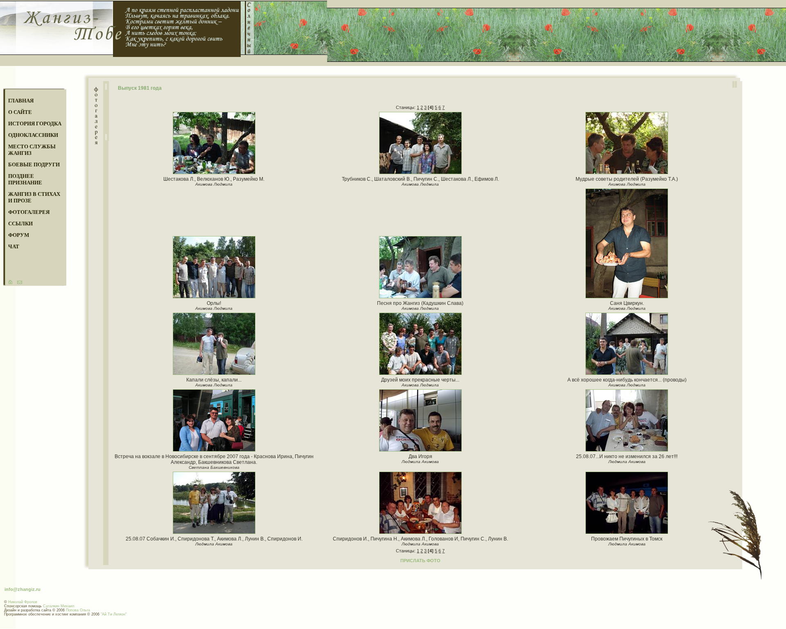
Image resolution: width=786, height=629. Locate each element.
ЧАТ (13, 246)
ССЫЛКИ (20, 223)
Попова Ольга (78, 610)
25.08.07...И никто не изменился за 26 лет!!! (627, 456)
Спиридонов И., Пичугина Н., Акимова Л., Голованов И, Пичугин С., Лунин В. (420, 539)
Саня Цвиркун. (627, 303)
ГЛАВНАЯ (21, 101)
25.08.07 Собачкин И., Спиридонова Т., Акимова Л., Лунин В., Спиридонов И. (214, 539)
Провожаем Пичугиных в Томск (626, 539)
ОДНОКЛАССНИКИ (33, 135)
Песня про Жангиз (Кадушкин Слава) (420, 303)
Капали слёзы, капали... (214, 380)
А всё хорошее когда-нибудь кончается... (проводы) (627, 380)
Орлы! (214, 303)
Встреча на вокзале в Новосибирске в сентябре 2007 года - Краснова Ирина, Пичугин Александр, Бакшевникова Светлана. (214, 459)
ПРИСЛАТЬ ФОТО (420, 560)
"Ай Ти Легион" (113, 614)
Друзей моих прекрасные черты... (420, 380)
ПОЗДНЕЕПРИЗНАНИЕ (25, 179)
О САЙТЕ (20, 112)
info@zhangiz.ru (23, 589)
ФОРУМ (18, 235)
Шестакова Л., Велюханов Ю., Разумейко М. (213, 179)
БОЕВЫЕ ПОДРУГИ (34, 164)
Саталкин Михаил (58, 606)
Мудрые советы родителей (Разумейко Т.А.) (627, 179)
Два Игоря (420, 456)
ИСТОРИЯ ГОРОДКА (34, 123)
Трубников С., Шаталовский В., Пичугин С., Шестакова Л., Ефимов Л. (420, 179)
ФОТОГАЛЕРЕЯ (29, 212)
